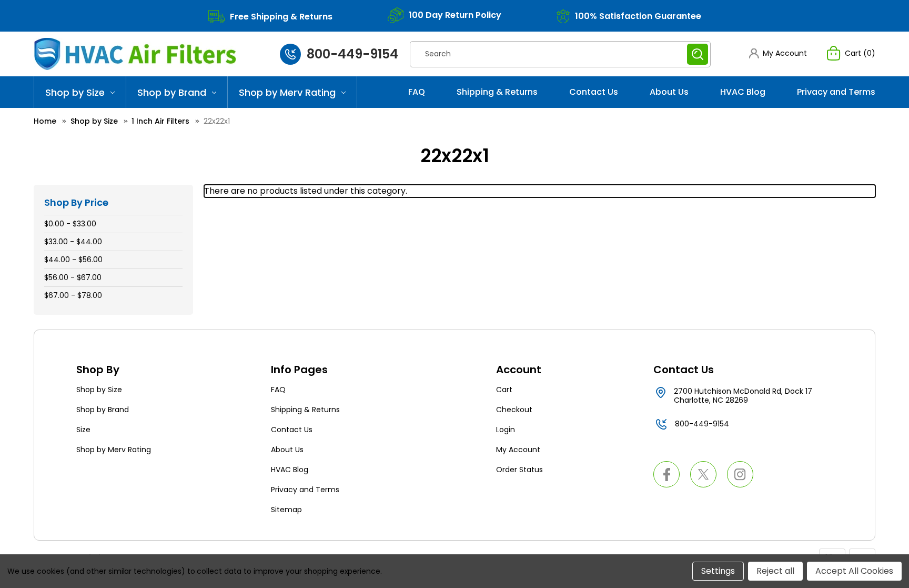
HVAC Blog (742, 92)
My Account (518, 449)
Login (505, 429)
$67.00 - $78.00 (73, 295)
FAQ (416, 92)
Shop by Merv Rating (287, 92)
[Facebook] (666, 474)
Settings (718, 571)
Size (83, 429)
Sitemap (286, 509)
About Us (669, 92)
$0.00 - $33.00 (70, 223)
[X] (703, 474)
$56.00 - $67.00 (73, 277)
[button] (778, 53)
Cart (504, 389)
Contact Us (593, 92)
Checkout (514, 409)
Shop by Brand (171, 92)
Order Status (519, 469)
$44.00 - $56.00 (73, 259)
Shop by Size (75, 92)
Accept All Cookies (854, 571)
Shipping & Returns (497, 92)
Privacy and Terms (836, 92)
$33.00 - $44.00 (73, 241)
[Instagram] (740, 474)
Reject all (775, 571)
